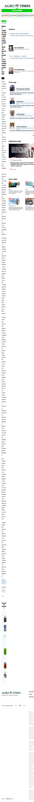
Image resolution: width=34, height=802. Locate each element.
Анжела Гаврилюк (4, 581)
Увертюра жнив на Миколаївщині (19, 33)
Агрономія (13, 15)
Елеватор (26, 15)
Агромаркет (5, 15)
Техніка (20, 15)
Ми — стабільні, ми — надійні (18, 56)
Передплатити (25, 6)
